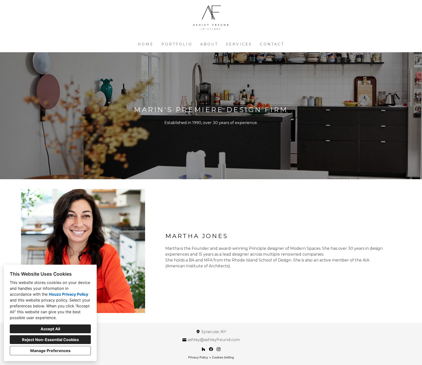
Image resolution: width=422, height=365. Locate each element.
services (239, 44)
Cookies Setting (223, 357)
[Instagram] (218, 349)
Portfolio (176, 44)
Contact (272, 44)
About (209, 44)
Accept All (50, 328)
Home (146, 44)
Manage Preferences (50, 350)
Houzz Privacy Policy (68, 294)
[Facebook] (211, 349)
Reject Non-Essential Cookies (50, 339)
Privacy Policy (198, 357)
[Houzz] (203, 349)
